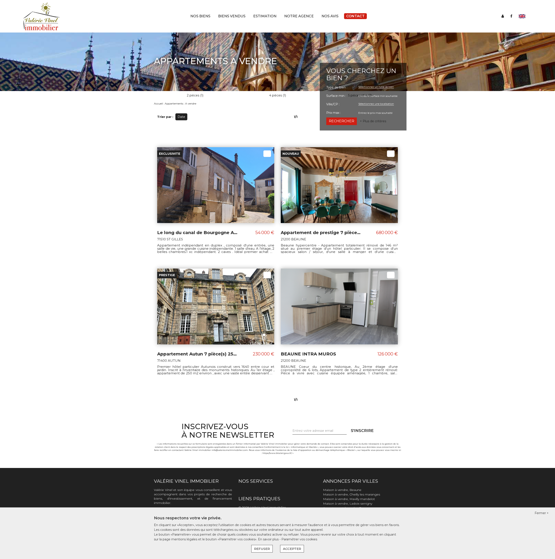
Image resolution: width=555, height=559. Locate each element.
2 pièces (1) (195, 95)
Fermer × (541, 513)
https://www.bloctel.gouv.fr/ (277, 453)
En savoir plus (268, 539)
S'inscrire (362, 430)
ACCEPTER (292, 549)
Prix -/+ (197, 117)
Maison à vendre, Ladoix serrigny (347, 503)
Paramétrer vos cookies (299, 539)
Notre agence (299, 16)
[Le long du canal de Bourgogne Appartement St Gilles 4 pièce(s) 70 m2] (215, 185)
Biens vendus (231, 16)
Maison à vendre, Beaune (342, 490)
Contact (355, 16)
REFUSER (262, 549)
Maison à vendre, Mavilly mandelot (349, 499)
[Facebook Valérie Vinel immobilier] (511, 16)
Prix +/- (214, 117)
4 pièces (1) (277, 95)
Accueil (158, 103)
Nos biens (200, 16)
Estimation (264, 16)
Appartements (174, 103)
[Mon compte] (502, 16)
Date (181, 117)
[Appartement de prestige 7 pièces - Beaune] (339, 185)
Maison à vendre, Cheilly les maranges (351, 494)
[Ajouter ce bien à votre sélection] (267, 153)
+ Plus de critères (373, 121)
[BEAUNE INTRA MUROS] (339, 306)
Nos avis (330, 16)
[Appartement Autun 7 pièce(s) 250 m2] (215, 306)
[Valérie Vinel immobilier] (41, 16)
